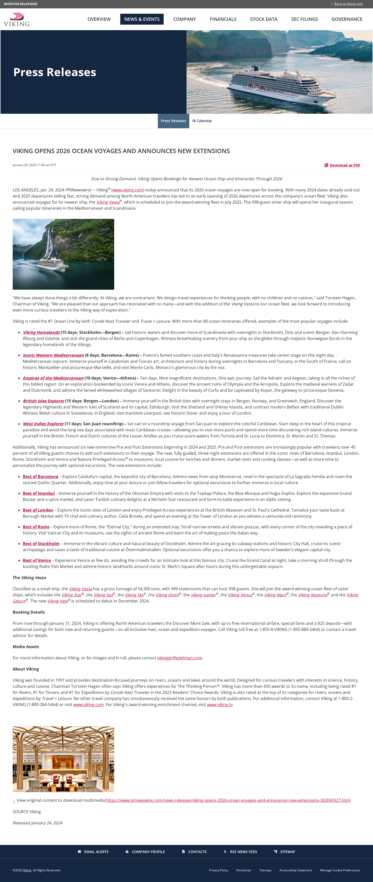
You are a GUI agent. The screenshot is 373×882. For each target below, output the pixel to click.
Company (184, 19)
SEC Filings (304, 19)
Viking (27, 870)
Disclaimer (243, 870)
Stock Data (264, 19)
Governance (347, 19)
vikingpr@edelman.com (179, 658)
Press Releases (173, 120)
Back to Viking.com (348, 3)
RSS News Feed (240, 851)
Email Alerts (93, 851)
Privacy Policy (218, 870)
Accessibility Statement (295, 870)
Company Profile (145, 851)
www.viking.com (128, 190)
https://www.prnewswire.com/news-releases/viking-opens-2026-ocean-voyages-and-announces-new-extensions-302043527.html (228, 800)
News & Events (142, 19)
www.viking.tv (220, 704)
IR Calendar (202, 120)
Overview (99, 19)
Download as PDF (345, 165)
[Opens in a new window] (63, 252)
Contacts (194, 851)
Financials (223, 19)
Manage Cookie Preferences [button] (340, 870)
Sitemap (284, 851)
